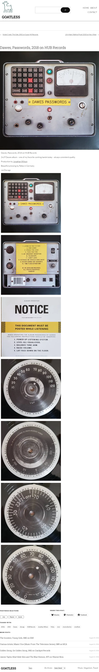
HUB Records (31, 627)
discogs (22, 627)
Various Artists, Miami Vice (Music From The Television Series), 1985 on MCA (33, 644)
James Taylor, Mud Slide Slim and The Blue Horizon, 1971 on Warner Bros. (32, 657)
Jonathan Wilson (20, 161)
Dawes (15, 627)
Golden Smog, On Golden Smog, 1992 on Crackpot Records (25, 650)
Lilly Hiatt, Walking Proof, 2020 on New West (80, 34)
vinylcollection (67, 627)
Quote (20, 617)
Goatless (11, 17)
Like (4, 617)
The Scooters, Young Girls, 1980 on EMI (17, 638)
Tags (30, 668)
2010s (3, 627)
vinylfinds (77, 627)
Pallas (52, 627)
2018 (9, 627)
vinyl (58, 627)
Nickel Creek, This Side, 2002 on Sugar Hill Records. (20, 34)
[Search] (65, 10)
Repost (12, 617)
